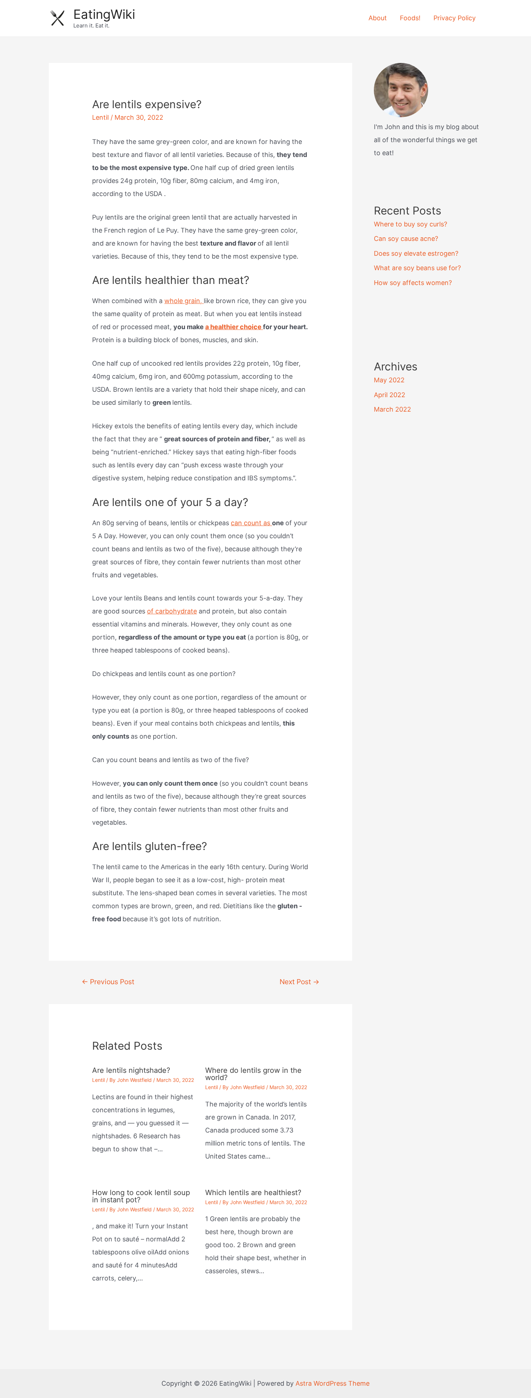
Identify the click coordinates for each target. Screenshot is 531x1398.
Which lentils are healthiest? (253, 1192)
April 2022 (389, 395)
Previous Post (108, 981)
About (377, 18)
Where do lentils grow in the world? (253, 1074)
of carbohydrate (172, 611)
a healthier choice (234, 327)
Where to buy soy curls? (410, 224)
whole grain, (184, 301)
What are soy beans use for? (417, 268)
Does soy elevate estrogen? (416, 253)
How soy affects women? (413, 282)
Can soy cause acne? (406, 238)
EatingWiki (104, 14)
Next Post (299, 981)
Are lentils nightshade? (131, 1070)
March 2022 (392, 409)
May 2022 (389, 380)
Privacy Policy (454, 18)
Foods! (410, 18)
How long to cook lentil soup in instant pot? (141, 1196)
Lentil (100, 117)
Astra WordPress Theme (332, 1383)
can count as (251, 523)
